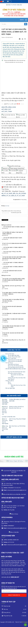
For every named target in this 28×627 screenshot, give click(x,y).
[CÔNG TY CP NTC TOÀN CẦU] (14, 4)
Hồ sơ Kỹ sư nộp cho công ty (15, 373)
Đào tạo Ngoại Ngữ (10, 388)
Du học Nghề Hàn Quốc (13, 355)
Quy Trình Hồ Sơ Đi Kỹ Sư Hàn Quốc (16, 371)
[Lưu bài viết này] (25, 39)
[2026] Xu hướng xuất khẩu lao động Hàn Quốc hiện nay (16, 407)
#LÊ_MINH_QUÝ (6, 109)
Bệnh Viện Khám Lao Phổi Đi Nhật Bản (17, 426)
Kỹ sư (9, 382)
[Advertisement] (14, 78)
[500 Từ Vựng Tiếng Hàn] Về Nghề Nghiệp (17, 419)
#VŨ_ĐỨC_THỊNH (7, 111)
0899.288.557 (15, 577)
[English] (5, 1)
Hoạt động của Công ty (13, 364)
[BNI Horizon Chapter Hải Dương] (12, 459)
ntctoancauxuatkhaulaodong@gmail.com (15, 490)
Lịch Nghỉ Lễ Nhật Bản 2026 (8, 416)
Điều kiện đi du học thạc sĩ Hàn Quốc (18, 385)
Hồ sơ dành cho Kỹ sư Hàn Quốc (17, 375)
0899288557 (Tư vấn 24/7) (12, 487)
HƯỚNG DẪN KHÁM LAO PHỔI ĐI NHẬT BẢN (17, 400)
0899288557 (9, 525)
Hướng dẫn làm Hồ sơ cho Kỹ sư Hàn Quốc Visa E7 (17, 378)
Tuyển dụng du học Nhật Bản (15, 361)
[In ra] (22, 39)
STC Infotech (24, 622)
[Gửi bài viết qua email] (20, 39)
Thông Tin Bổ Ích (9, 380)
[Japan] (9, 1)
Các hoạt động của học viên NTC (16, 367)
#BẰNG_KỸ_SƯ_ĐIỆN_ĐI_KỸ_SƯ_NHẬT (13, 195)
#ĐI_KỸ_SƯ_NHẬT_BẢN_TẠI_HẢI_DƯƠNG (14, 193)
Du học (9, 383)
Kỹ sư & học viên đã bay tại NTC (15, 365)
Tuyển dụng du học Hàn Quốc (15, 360)
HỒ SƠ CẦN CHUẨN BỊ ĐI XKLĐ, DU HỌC (15, 368)
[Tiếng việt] (1, 1)
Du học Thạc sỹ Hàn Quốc (14, 357)
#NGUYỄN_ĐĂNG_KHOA (9, 107)
